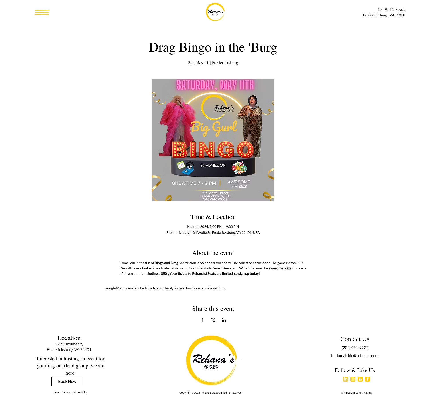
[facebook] (367, 379)
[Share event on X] (213, 320)
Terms (57, 392)
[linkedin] (345, 379)
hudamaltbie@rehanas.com (355, 355)
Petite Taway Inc (363, 392)
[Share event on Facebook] (202, 320)
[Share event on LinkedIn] (224, 320)
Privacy (67, 392)
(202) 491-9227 (355, 347)
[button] (42, 12)
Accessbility (80, 392)
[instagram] (352, 379)
